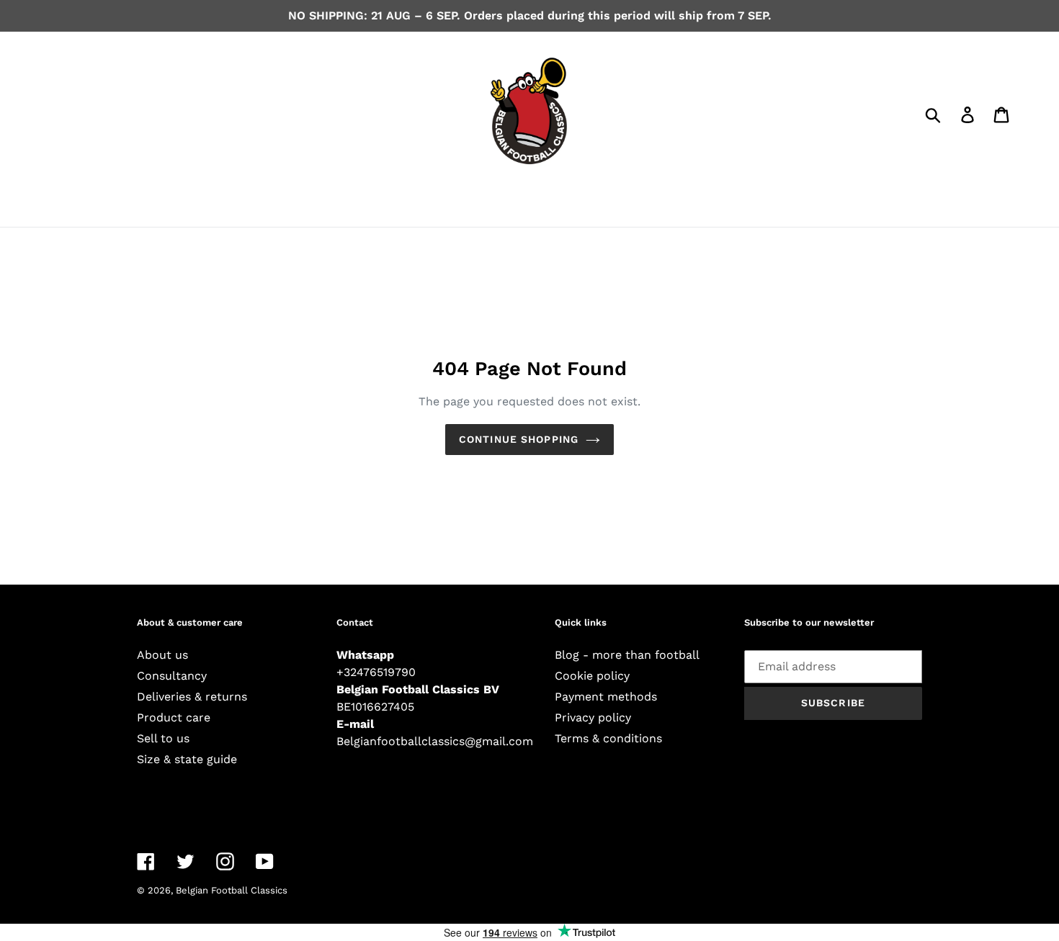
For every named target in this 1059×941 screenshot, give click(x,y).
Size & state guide (187, 759)
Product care (173, 717)
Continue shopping (518, 439)
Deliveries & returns (192, 696)
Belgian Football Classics (231, 890)
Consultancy (172, 676)
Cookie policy (592, 676)
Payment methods (606, 696)
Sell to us (163, 738)
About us (162, 655)
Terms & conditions (608, 738)
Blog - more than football (627, 655)
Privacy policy (593, 717)
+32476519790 (376, 672)
